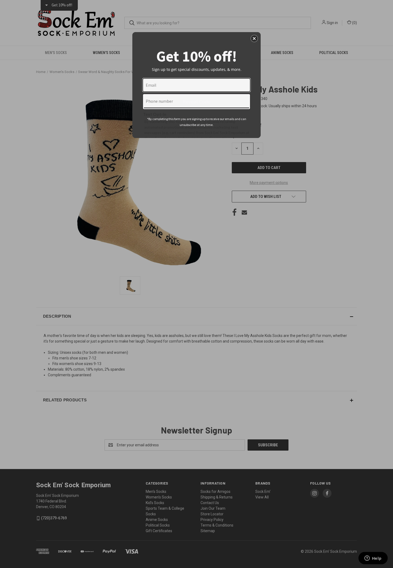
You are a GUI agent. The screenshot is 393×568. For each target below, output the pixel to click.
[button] (254, 38)
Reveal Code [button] (196, 101)
